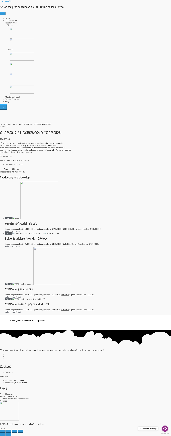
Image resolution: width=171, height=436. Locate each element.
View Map (4, 376)
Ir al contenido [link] (6, 1)
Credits (42, 320)
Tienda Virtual (11, 23)
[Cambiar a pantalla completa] (8, 431)
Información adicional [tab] (14, 164)
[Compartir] (14, 431)
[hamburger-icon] (3, 13)
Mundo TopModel (12, 97)
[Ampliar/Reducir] (3, 431)
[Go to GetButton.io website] (165, 433)
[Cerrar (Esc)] (20, 431)
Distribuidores (11, 20)
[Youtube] (5, 361)
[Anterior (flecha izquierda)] (3, 434)
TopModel (10, 124)
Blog (7, 101)
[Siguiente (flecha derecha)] (8, 434)
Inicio (7, 18)
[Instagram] (5, 356)
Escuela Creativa (12, 99)
